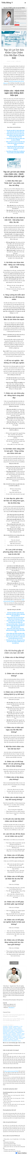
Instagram (16, 1026)
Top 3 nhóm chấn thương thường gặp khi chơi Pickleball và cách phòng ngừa (14, 1015)
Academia (5, 1032)
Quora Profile (11, 1032)
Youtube (10, 1026)
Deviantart (6, 1038)
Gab (11, 1038)
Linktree (13, 1029)
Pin (21, 1026)
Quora (20, 1037)
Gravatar (10, 1028)
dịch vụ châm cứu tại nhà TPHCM (11, 1071)
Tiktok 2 (19, 1027)
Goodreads (14, 1040)
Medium (16, 1039)
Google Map (10, 1037)
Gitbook (16, 1037)
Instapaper (15, 1035)
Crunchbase (21, 1031)
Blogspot (5, 1039)
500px (23, 1033)
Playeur (19, 1034)
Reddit (12, 1031)
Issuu (9, 1033)
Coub (23, 1037)
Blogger (21, 1038)
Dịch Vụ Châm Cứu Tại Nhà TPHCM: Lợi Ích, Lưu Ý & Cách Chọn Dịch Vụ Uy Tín (13, 1019)
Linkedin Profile (18, 1028)
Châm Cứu (18, 61)
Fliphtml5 (14, 1033)
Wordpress (19, 1032)
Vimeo (15, 1031)
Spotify (20, 1035)
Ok (4, 1034)
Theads (10, 1027)
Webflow (5, 1033)
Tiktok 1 (15, 1027)
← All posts (14, 963)
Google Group (6, 1031)
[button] (25, 3)
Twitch (19, 1040)
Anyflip (19, 1033)
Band (13, 1038)
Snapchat (13, 1034)
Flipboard (8, 1034)
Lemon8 (5, 1037)
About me (5, 1028)
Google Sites (19, 1029)
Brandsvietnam (7, 1040)
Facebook (5, 1026)
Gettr (22, 1034)
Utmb (17, 1038)
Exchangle (10, 1039)
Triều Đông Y (11, 1007)
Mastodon (5, 1027)
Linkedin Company (7, 1035)
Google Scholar (7, 1029)
